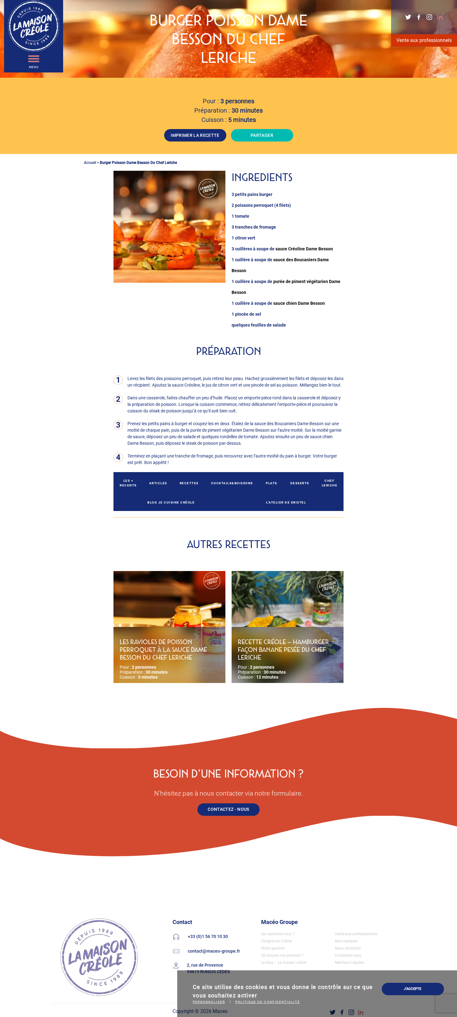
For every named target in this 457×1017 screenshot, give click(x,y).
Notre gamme (272, 948)
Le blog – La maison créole (283, 962)
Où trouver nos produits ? (282, 955)
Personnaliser (209, 1002)
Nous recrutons (348, 948)
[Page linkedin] (440, 17)
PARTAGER (262, 135)
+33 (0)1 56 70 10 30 (208, 936)
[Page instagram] (430, 17)
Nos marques (346, 941)
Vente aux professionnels (424, 40)
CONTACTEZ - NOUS (228, 809)
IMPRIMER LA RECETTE (195, 135)
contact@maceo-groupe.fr (214, 950)
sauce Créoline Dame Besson (304, 248)
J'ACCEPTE (412, 989)
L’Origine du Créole (276, 941)
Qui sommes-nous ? (277, 934)
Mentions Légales (349, 962)
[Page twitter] (409, 17)
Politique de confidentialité (267, 1002)
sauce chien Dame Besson (299, 303)
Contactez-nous (348, 955)
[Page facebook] (419, 17)
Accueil (90, 162)
